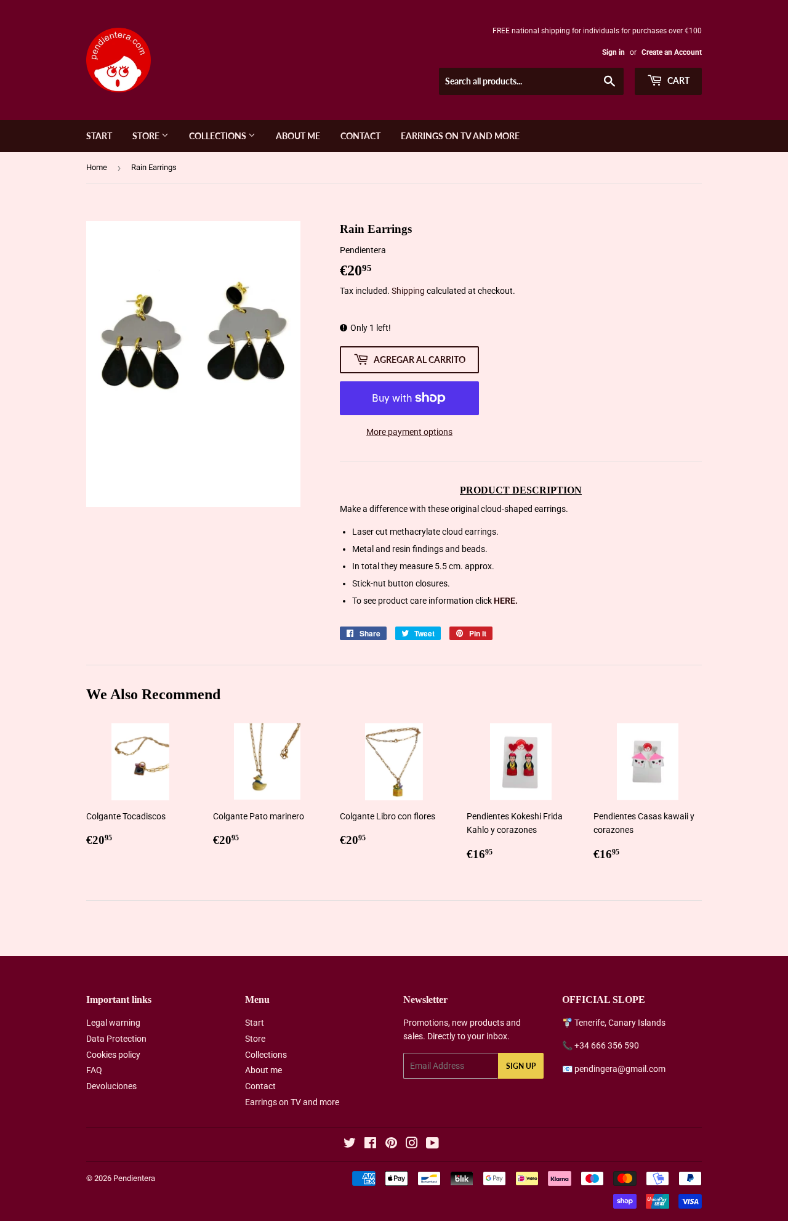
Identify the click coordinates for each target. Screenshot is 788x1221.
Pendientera (134, 1178)
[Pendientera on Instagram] (412, 1145)
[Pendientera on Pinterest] (391, 1145)
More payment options (409, 432)
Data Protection (116, 1039)
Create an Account (671, 52)
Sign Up (521, 1066)
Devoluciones (111, 1086)
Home (96, 167)
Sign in (613, 52)
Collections (218, 136)
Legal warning (113, 1023)
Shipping (408, 291)
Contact (360, 136)
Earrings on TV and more (460, 136)
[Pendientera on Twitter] (350, 1145)
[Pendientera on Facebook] (370, 1145)
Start (99, 136)
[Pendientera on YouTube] (432, 1145)
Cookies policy (113, 1055)
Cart (677, 80)
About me (298, 136)
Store (146, 136)
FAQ (94, 1070)
